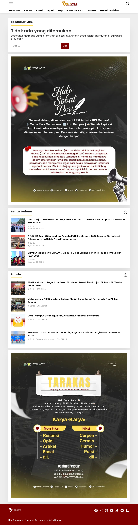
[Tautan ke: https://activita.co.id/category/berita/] (126, 212)
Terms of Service (34, 520)
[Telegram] (122, 510)
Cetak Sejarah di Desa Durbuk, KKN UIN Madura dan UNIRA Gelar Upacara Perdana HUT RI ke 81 (76, 221)
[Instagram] (101, 510)
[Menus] (11, 4)
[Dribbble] (106, 510)
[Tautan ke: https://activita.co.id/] (126, 275)
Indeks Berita (54, 520)
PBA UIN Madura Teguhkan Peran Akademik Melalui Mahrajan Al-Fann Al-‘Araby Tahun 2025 (75, 284)
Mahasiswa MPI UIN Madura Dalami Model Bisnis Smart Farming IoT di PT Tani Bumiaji (73, 301)
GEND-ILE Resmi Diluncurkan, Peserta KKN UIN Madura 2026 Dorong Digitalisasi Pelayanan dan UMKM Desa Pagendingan (74, 238)
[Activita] (70, 3)
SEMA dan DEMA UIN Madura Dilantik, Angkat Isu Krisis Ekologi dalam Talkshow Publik (74, 334)
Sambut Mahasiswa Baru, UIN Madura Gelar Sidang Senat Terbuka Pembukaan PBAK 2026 (74, 254)
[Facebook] (96, 510)
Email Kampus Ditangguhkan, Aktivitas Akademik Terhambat (64, 315)
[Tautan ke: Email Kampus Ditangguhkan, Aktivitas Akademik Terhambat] (18, 321)
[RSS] (127, 510)
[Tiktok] (117, 510)
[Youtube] (112, 510)
